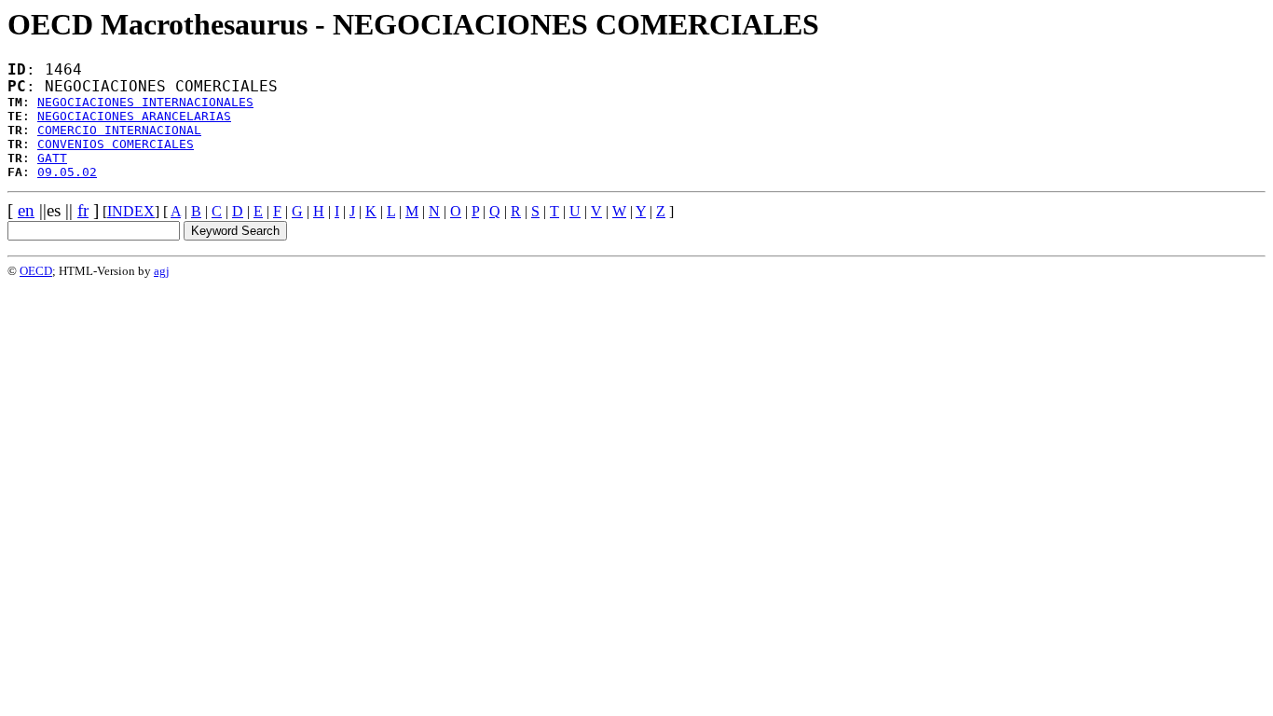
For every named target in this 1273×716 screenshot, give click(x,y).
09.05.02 (67, 172)
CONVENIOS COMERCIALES (115, 144)
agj (162, 271)
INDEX (131, 211)
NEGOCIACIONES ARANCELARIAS (134, 116)
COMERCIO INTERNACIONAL (119, 130)
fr (83, 210)
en (26, 210)
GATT (52, 158)
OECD (36, 271)
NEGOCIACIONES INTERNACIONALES (145, 102)
